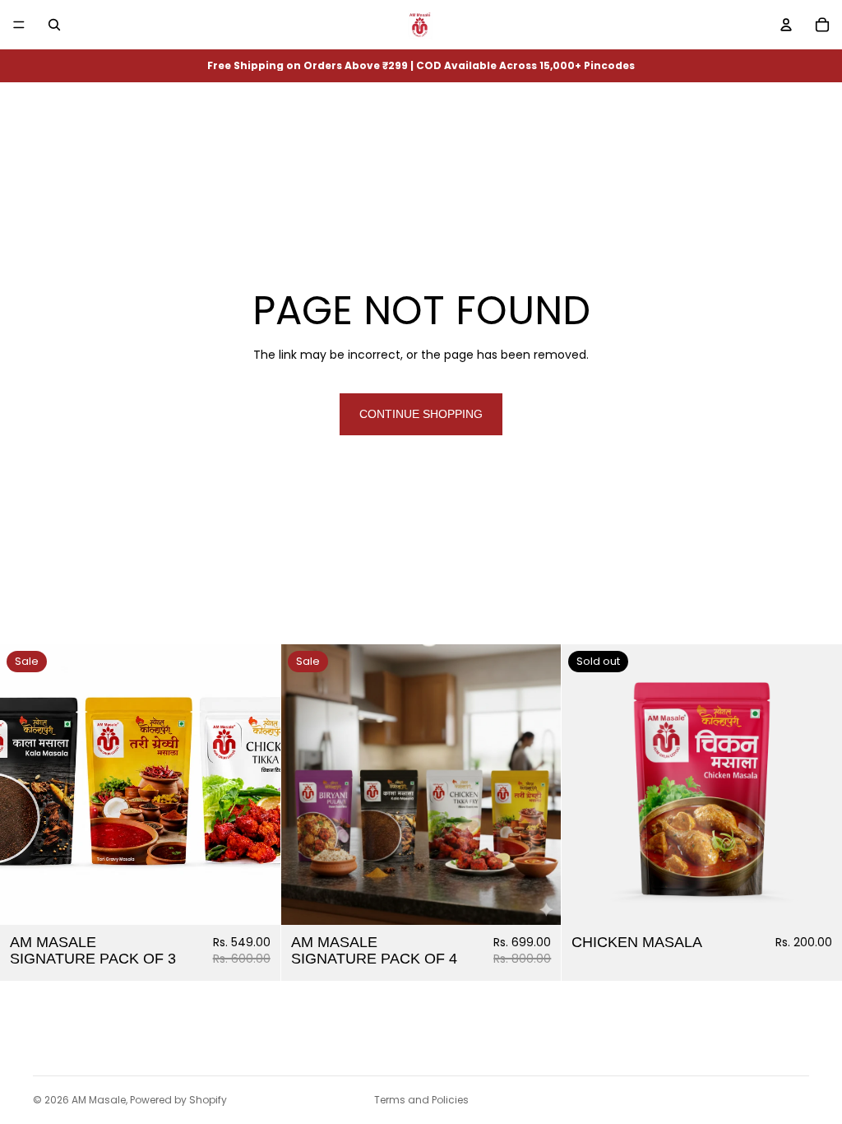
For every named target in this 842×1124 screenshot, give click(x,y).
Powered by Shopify (178, 1100)
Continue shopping (421, 413)
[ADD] (255, 899)
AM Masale (99, 1100)
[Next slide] (255, 785)
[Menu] (19, 25)
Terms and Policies (421, 1100)
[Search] (54, 25)
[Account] (786, 25)
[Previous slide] (24, 785)
